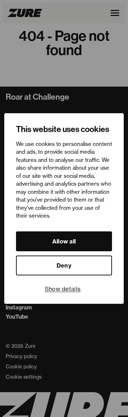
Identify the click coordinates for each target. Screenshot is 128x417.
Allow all (64, 241)
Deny (64, 265)
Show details (63, 288)
